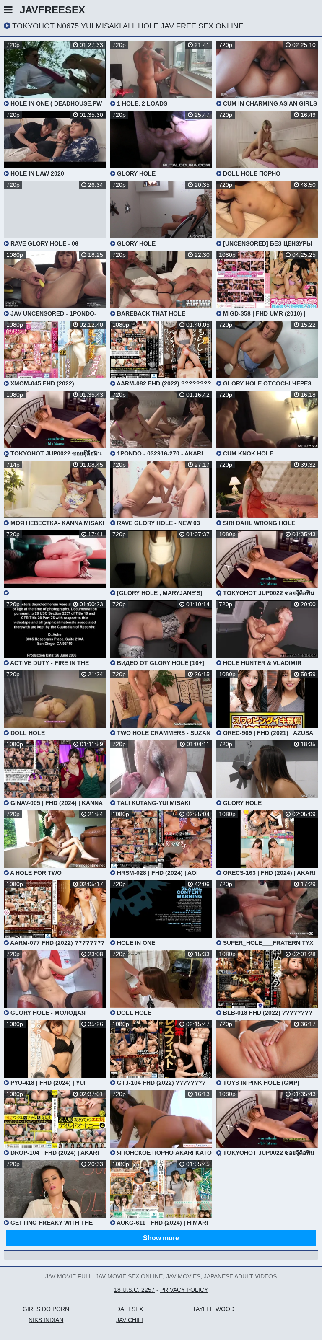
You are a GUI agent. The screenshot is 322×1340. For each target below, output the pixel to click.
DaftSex (129, 1309)
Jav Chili (129, 1320)
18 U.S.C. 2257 (134, 1289)
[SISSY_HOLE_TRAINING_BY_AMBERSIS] (55, 563)
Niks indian (46, 1320)
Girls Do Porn (46, 1309)
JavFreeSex (52, 10)
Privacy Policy (184, 1289)
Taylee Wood (213, 1309)
